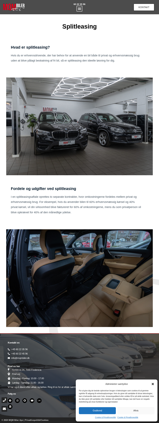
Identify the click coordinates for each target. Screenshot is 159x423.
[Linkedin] (10, 406)
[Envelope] (4, 409)
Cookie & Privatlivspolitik (105, 417)
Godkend (97, 410)
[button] (152, 384)
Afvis (136, 410)
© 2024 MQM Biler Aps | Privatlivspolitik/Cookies (25, 420)
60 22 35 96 (79, 4)
